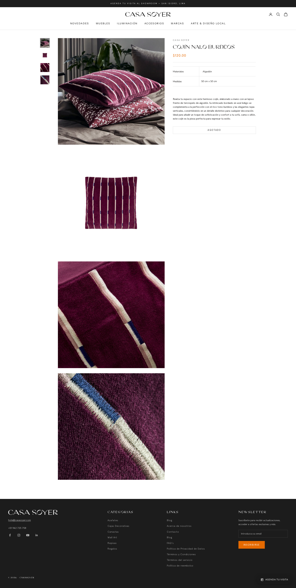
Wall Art (112, 537)
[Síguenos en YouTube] (27, 535)
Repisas (112, 543)
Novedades (79, 23)
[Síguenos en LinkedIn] (36, 535)
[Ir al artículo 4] (45, 80)
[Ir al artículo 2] (45, 55)
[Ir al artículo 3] (45, 67)
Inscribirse (251, 545)
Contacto (173, 531)
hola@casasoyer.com (19, 520)
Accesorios (154, 23)
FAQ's (170, 543)
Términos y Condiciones (181, 554)
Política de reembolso (180, 565)
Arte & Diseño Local (208, 23)
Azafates (113, 520)
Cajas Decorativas (118, 526)
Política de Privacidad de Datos (186, 548)
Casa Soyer (181, 40)
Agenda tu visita (276, 579)
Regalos (112, 548)
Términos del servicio (180, 560)
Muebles (103, 23)
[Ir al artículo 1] (45, 43)
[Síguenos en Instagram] (19, 535)
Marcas (177, 23)
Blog (169, 520)
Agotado (214, 130)
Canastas (113, 531)
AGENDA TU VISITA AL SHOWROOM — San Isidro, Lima (148, 3)
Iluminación (127, 23)
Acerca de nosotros (179, 526)
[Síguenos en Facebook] (10, 535)
